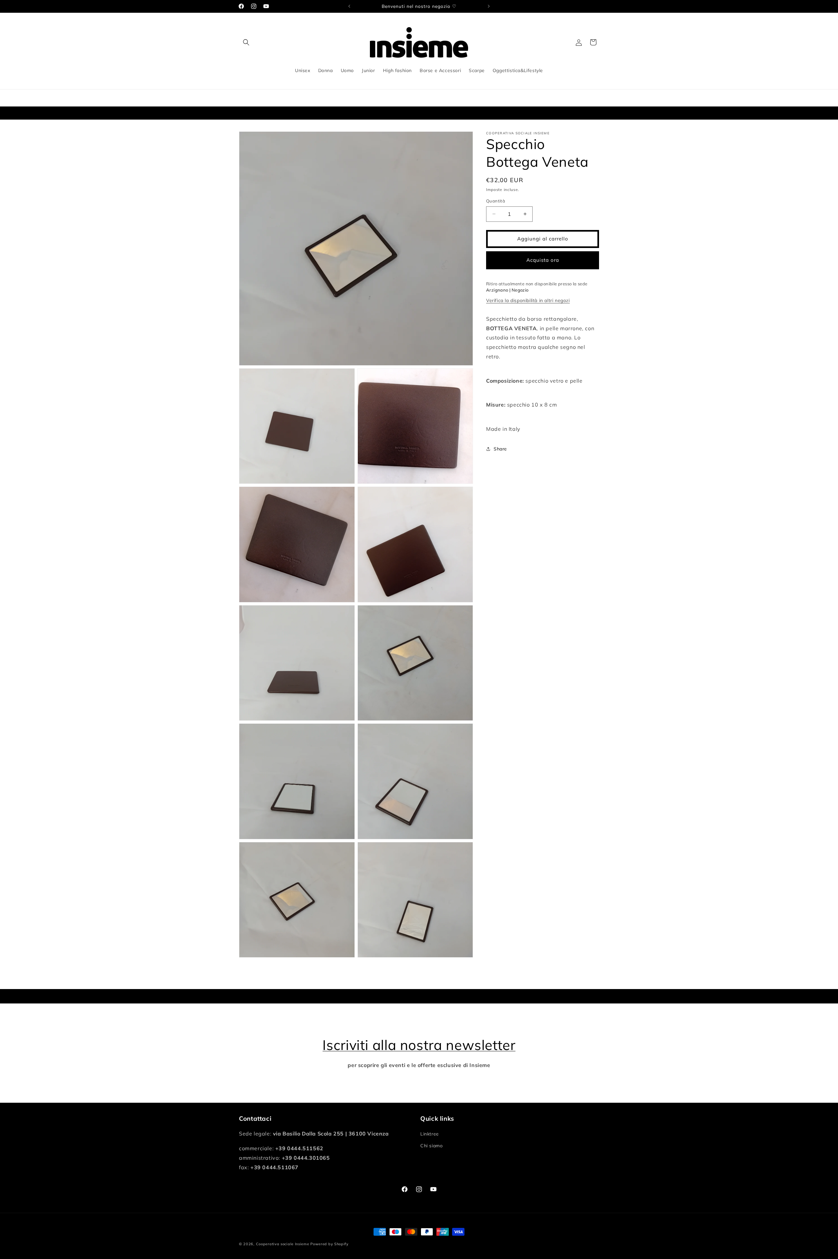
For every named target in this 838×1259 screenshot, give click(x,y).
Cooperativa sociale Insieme (282, 1244)
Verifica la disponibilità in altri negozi (528, 300)
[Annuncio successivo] (489, 6)
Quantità (495, 200)
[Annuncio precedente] (349, 6)
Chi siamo (431, 1146)
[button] (246, 42)
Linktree (429, 1134)
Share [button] (500, 449)
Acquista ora (542, 260)
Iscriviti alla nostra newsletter (418, 1045)
